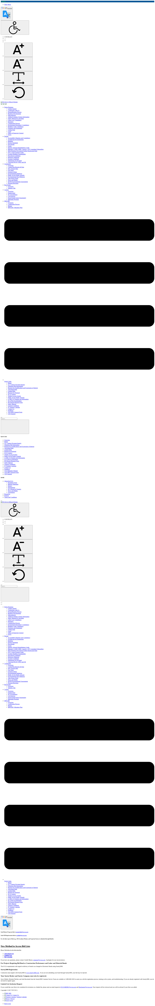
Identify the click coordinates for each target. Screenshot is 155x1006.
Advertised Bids (8, 448)
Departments (11, 487)
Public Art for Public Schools (12, 456)
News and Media (13, 491)
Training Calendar (21, 997)
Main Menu (7, 4)
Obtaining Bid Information (11, 445)
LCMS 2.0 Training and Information (14, 458)
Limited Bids (8, 450)
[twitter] (2, 104)
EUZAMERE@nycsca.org (68, 987)
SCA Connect (8, 453)
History (10, 486)
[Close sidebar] (1, 604)
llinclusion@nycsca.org (85, 987)
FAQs (11, 1000)
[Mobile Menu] (1, 602)
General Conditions (9, 464)
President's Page (12, 482)
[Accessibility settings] (15, 27)
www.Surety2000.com (32, 973)
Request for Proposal (10, 451)
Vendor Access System (10, 454)
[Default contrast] (5, 521)
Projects (6, 495)
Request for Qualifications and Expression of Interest (19, 446)
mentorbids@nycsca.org (22, 932)
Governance (11, 492)
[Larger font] (18, 50)
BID (10, 993)
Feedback (7, 469)
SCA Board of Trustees (14, 489)
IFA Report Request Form (11, 461)
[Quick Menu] (15, 427)
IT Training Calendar (10, 466)
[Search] (1, 417)
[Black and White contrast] (5, 40)
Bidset (6, 441)
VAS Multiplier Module (11, 471)
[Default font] (18, 93)
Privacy (12, 999)
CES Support (8, 474)
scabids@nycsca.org (21, 935)
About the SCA (8, 481)
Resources (7, 494)
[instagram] (6, 104)
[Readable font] (18, 78)
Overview (7, 440)
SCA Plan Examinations (11, 459)
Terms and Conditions (10, 497)
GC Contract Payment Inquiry (12, 443)
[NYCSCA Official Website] (9, 102)
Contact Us (7, 467)
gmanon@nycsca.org (39, 960)
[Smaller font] (18, 64)
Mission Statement (13, 484)
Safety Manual (8, 463)
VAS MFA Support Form (11, 472)
